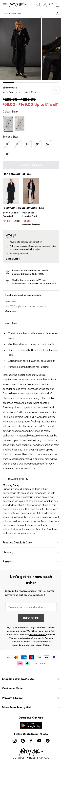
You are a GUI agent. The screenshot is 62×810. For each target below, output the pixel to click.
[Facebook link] (31, 741)
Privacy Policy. (42, 645)
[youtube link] (39, 741)
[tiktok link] (48, 741)
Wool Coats (16, 13)
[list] (31, 50)
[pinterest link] (23, 741)
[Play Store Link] (31, 725)
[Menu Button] (5, 5)
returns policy (49, 283)
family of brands (37, 634)
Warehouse (10, 87)
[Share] (58, 14)
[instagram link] (15, 741)
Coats (5, 13)
